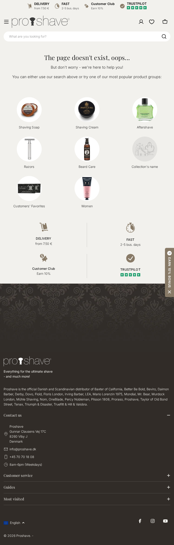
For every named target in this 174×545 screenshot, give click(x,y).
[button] (169, 272)
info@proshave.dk (23, 449)
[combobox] (87, 36)
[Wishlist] (151, 21)
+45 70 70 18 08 (22, 457)
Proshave (23, 536)
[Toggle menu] (6, 21)
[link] (144, 153)
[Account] (141, 21)
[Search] (164, 36)
